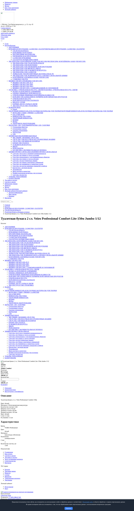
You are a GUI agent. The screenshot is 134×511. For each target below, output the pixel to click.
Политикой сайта (88, 502)
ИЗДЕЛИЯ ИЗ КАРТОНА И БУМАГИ (26, 100)
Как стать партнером (12, 8)
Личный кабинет (10, 9)
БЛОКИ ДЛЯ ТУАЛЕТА (21, 143)
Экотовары (8, 480)
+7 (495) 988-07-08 (14, 497)
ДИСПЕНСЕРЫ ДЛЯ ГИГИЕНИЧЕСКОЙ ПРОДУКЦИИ (32, 67)
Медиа (7, 6)
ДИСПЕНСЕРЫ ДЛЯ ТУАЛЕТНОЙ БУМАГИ (28, 63)
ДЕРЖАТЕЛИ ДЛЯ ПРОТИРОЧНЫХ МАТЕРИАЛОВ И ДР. (33, 74)
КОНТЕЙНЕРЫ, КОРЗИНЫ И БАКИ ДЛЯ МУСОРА (31, 77)
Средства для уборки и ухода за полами (26, 155)
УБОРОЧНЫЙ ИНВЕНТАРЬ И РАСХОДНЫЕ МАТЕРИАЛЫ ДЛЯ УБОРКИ (35, 111)
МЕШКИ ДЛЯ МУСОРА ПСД (23, 83)
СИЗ (14, 134)
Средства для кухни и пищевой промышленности (29, 153)
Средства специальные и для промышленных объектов (31, 157)
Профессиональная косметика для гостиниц (27, 173)
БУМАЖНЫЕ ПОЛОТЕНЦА (22, 52)
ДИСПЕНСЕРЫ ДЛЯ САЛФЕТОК (24, 72)
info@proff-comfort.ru (8, 33)
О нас (7, 44)
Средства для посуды (20, 175)
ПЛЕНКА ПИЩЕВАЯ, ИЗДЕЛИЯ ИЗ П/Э (27, 93)
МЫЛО (15, 146)
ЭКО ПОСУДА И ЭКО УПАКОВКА (25, 106)
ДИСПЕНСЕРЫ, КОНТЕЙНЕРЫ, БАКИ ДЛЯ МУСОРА (28, 61)
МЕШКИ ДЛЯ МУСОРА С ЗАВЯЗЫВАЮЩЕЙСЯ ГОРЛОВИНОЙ (35, 88)
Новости (7, 4)
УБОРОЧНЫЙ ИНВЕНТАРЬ (22, 118)
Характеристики (10, 390)
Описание (8, 388)
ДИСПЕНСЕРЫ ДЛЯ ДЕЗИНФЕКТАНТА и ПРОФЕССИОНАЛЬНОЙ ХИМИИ (40, 75)
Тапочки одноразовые (20, 130)
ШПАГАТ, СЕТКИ (19, 102)
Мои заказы (12, 194)
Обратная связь (6, 35)
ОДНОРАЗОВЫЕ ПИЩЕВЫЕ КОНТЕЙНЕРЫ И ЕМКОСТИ (33, 95)
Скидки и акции (10, 182)
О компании (9, 452)
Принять (68, 508)
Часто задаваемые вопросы (14, 459)
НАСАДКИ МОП (18, 114)
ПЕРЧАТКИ (17, 132)
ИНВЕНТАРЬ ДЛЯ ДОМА (22, 116)
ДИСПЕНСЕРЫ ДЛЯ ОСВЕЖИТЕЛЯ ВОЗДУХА (29, 70)
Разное (15, 109)
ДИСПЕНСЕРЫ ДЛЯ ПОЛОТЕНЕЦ (25, 65)
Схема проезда (6, 28)
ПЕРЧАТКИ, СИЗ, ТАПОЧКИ (19, 125)
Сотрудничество (10, 461)
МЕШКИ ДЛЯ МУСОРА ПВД (23, 84)
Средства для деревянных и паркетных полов (28, 164)
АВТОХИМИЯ (14, 47)
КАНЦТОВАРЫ (14, 178)
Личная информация (15, 192)
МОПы (15, 122)
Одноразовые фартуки (20, 127)
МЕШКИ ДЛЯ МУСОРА (17, 81)
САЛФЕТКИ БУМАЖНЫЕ (22, 58)
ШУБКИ (15, 120)
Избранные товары (11, 2)
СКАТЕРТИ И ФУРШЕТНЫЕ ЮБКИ (25, 59)
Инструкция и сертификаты (14, 391)
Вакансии (8, 476)
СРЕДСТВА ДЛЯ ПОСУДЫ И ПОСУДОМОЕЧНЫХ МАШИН (34, 139)
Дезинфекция (17, 169)
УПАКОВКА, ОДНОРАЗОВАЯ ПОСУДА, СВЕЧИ (26, 90)
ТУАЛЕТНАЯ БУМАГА (21, 51)
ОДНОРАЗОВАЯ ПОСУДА (22, 98)
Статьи (7, 475)
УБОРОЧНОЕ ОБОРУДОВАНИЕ (24, 123)
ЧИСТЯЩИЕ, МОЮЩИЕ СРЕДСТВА (26, 137)
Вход (6, 488)
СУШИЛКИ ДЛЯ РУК (20, 79)
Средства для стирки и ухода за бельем (26, 159)
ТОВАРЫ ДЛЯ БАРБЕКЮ (18, 176)
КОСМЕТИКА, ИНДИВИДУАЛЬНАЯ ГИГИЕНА (30, 150)
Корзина (11, 196)
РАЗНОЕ (12, 107)
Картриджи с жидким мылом (22, 168)
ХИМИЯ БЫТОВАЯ (16, 136)
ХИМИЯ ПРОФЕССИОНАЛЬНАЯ (21, 152)
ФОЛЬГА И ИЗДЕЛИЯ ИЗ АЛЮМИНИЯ (27, 91)
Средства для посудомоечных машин (25, 161)
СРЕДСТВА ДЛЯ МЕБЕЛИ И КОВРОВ (26, 141)
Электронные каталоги (12, 478)
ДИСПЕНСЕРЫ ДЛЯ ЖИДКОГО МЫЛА (27, 68)
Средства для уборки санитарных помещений (28, 162)
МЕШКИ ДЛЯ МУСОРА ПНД (23, 86)
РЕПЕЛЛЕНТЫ (18, 148)
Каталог (7, 45)
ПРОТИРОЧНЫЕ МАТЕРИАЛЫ (24, 54)
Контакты (8, 198)
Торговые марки (10, 471)
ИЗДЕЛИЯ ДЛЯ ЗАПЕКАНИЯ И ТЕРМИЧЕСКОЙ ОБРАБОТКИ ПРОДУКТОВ (40, 97)
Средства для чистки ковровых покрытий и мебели (30, 166)
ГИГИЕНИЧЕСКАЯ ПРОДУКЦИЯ (25, 56)
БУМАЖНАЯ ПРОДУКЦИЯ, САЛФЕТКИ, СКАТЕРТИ (28, 49)
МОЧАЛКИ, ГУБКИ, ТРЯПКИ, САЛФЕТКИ (28, 113)
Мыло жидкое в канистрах (21, 171)
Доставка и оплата (11, 180)
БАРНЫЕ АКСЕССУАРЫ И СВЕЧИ (25, 104)
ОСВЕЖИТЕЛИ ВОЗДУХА (22, 145)
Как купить (8, 454)
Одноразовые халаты (20, 129)
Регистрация (9, 487)
